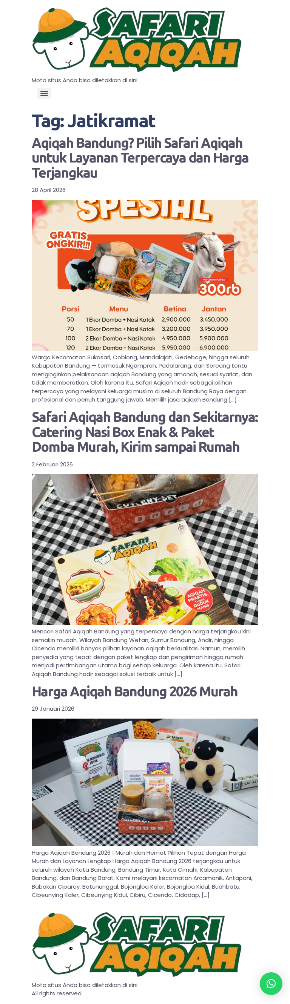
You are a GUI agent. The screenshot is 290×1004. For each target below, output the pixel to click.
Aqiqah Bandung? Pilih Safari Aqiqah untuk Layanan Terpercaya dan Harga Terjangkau (140, 157)
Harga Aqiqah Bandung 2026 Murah (135, 691)
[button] (271, 983)
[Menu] (44, 93)
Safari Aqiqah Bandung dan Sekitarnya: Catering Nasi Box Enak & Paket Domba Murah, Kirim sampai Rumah (145, 431)
